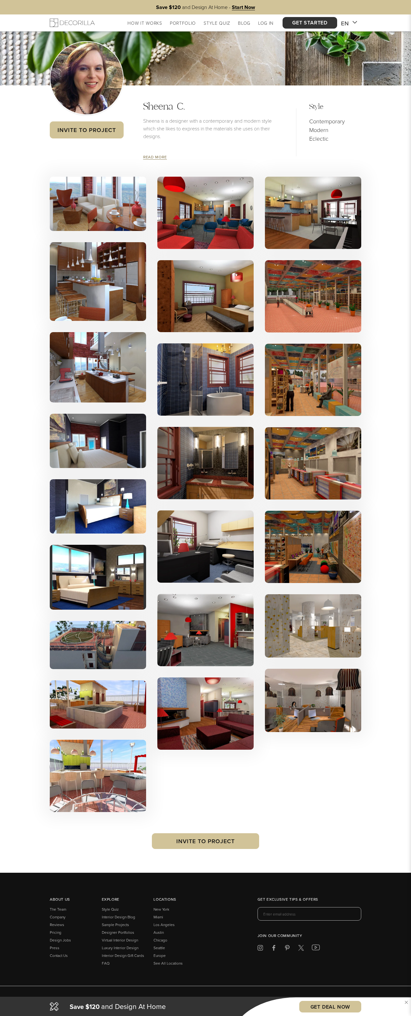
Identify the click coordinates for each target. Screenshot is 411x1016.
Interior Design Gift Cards (123, 955)
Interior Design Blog (118, 917)
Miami (158, 917)
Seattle (159, 947)
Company (58, 917)
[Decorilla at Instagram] (260, 949)
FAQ (105, 963)
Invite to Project (86, 130)
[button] (406, 1002)
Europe (159, 955)
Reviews (57, 924)
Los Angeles (164, 924)
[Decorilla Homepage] (72, 22)
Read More (155, 157)
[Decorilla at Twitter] (301, 949)
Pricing (55, 932)
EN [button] (345, 23)
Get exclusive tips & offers (288, 899)
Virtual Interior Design (120, 940)
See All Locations (168, 963)
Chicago (160, 940)
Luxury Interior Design (120, 947)
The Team (58, 909)
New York (161, 909)
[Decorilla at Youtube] (316, 948)
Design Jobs (60, 940)
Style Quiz (110, 909)
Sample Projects (115, 924)
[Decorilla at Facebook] (273, 949)
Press (54, 947)
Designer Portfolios (118, 932)
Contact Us (59, 955)
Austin (158, 932)
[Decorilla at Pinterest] (287, 949)
